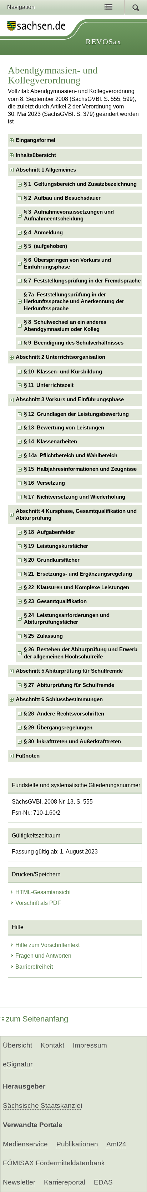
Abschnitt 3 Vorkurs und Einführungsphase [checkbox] (70, 399)
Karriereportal (64, 1182)
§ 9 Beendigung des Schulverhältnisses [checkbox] (73, 343)
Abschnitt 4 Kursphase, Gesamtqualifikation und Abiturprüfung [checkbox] (76, 514)
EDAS (103, 1182)
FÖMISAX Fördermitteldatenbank (54, 1163)
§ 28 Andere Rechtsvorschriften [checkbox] (64, 714)
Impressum (90, 1045)
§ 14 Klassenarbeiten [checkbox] (50, 441)
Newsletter (19, 1182)
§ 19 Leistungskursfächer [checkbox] (56, 546)
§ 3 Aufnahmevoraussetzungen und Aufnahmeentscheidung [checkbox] (69, 215)
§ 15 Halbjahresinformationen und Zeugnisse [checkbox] (80, 469)
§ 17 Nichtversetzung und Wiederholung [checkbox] (74, 497)
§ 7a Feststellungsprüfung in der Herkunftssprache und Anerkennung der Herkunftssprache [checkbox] (74, 301)
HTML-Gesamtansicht (43, 892)
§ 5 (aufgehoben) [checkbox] (45, 246)
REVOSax (103, 41)
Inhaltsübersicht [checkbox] (36, 155)
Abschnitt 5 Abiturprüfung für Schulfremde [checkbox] (69, 671)
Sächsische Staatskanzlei (42, 1105)
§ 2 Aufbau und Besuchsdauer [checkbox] (62, 198)
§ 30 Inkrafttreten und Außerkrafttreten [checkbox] (72, 741)
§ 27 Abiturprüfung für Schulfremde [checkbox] (69, 685)
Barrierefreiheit (34, 967)
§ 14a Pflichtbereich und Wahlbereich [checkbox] (70, 455)
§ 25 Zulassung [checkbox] (43, 636)
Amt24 (116, 1144)
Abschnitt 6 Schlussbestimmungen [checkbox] (59, 699)
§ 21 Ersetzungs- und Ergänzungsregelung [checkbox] (78, 574)
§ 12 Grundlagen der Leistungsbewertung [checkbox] (76, 414)
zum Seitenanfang (37, 1018)
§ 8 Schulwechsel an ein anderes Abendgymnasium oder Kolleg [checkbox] (65, 325)
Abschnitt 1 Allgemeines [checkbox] (46, 170)
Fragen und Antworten (43, 956)
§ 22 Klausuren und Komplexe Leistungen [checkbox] (76, 587)
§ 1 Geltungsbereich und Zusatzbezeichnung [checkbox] (80, 184)
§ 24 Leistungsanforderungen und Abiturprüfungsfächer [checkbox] (67, 618)
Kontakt (52, 1045)
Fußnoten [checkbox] (28, 756)
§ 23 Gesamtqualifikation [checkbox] (55, 601)
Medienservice (25, 1144)
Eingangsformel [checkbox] (35, 140)
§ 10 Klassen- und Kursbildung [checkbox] (63, 372)
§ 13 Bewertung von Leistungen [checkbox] (64, 428)
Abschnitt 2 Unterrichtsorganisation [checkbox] (60, 357)
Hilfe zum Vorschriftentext (47, 945)
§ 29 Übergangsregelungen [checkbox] (58, 727)
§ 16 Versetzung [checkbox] (44, 483)
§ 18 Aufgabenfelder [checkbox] (49, 532)
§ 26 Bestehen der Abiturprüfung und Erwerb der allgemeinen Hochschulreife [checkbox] (80, 653)
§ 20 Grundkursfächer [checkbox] (52, 560)
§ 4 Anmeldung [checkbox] (43, 232)
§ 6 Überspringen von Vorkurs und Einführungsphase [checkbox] (67, 263)
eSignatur (17, 1064)
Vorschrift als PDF (38, 903)
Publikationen (77, 1144)
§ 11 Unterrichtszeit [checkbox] (49, 385)
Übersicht (17, 1045)
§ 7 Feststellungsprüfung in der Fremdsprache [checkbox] (82, 281)
